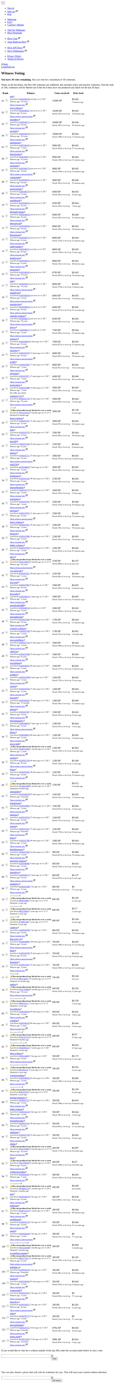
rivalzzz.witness (17, 1043)
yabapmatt (15, 177)
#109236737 (24, 1316)
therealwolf (15, 223)
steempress (15, 906)
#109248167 (24, 111)
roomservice (16, 1087)
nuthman (14, 1132)
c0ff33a (13, 651)
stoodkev (14, 119)
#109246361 (24, 666)
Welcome (11, 19)
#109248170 (24, 191)
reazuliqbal (15, 663)
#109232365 (24, 1339)
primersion (15, 803)
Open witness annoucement (21, 116)
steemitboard (16, 617)
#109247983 (24, 585)
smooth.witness (17, 316)
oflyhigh (14, 373)
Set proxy (56, 1380)
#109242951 (24, 1174)
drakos (13, 453)
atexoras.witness (18, 861)
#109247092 (24, 852)
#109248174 (24, 168)
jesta (12, 407)
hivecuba (14, 594)
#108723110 (24, 1211)
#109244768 (24, 930)
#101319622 (24, 562)
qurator (13, 758)
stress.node (15, 1336)
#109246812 (24, 735)
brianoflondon (16, 487)
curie (12, 781)
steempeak (15, 142)
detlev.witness (16, 545)
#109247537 (24, 1100)
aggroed (14, 917)
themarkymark (17, 212)
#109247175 (24, 490)
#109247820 (24, 364)
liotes (12, 838)
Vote (54, 1359)
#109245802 (24, 806)
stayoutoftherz (16, 640)
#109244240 (24, 1234)
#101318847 (24, 1149)
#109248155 (24, 249)
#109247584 (24, 619)
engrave (14, 339)
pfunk (13, 1144)
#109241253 (24, 1222)
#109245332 (24, 1293)
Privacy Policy (14, 56)
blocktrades (15, 154)
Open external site (17, 105)
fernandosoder (17, 1121)
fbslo (12, 950)
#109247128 (24, 1135)
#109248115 (24, 875)
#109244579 (24, 1197)
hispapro (14, 962)
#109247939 (24, 548)
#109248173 (24, 318)
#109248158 (24, 134)
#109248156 (24, 99)
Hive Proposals (14, 32)
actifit (12, 362)
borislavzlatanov (18, 1097)
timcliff (13, 441)
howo (12, 327)
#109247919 (24, 353)
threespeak (15, 235)
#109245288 (24, 886)
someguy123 (16, 396)
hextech (13, 533)
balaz (12, 769)
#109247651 (24, 525)
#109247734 (24, 643)
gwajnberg (15, 1009)
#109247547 (24, 421)
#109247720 (24, 399)
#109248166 (24, 295)
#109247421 (24, 829)
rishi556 (14, 464)
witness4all (15, 1290)
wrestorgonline (17, 1075)
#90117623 (24, 1258)
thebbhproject (16, 849)
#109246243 (24, 1023)
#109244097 (24, 1056)
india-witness (16, 1109)
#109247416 (24, 1123)
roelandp (14, 166)
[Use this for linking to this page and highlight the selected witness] (14, 96)
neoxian (14, 510)
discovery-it (15, 939)
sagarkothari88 (17, 605)
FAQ (9, 22)
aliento (13, 709)
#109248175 (24, 284)
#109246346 (24, 1281)
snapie (13, 826)
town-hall (14, 744)
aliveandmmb (16, 1325)
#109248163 (24, 145)
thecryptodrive (17, 998)
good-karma (15, 189)
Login (4, 67)
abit (11, 281)
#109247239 (24, 760)
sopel (12, 1231)
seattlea (13, 674)
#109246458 (24, 794)
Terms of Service (15, 59)
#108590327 (24, 1048)
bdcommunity (16, 721)
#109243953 (24, 1304)
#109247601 (24, 772)
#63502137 (24, 1070)
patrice (13, 984)
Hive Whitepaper (15, 51)
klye (12, 1158)
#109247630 (24, 689)
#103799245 (24, 1163)
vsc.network (16, 571)
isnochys (14, 1302)
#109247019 (24, 817)
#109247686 (24, 536)
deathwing (15, 258)
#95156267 (24, 979)
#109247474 (24, 432)
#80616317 (24, 1003)
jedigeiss (14, 1205)
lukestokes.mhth (17, 1065)
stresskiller (15, 791)
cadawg (13, 927)
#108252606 (24, 749)
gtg (11, 96)
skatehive (14, 884)
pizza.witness (16, 522)
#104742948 (24, 1248)
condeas (14, 1020)
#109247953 (24, 513)
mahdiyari (15, 293)
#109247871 (24, 376)
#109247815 (24, 573)
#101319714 (24, 1037)
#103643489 (24, 786)
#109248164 (24, 214)
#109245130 (24, 1270)
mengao (14, 815)
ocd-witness (15, 108)
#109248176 (24, 238)
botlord (13, 1279)
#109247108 (24, 631)
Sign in (10, 8)
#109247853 (24, 965)
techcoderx (15, 385)
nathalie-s (14, 1267)
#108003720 (24, 1188)
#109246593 (24, 700)
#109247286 (24, 840)
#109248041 (24, 467)
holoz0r (13, 698)
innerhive (14, 872)
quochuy (14, 350)
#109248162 (24, 180)
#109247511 (24, 455)
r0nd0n (13, 973)
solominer (14, 499)
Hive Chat (12, 38)
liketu (12, 732)
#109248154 (24, 608)
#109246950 (24, 1078)
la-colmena (15, 1183)
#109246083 (24, 942)
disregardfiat (16, 1032)
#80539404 (24, 911)
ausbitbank (15, 200)
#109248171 (24, 122)
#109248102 (24, 596)
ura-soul (14, 582)
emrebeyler (15, 304)
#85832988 (24, 900)
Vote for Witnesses (16, 30)
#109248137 (24, 330)
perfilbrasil (15, 1219)
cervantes (14, 895)
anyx (12, 557)
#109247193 (24, 478)
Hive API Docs (14, 47)
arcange (13, 131)
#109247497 (24, 712)
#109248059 (24, 723)
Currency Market (15, 25)
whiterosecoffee (17, 1172)
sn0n (12, 1313)
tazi (11, 1194)
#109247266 (24, 444)
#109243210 (24, 1112)
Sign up (11, 11)
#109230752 (24, 1328)
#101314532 (24, 413)
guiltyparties (16, 246)
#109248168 (24, 226)
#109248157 (24, 157)
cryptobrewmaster (18, 1253)
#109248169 (24, 203)
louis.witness (16, 418)
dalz (12, 430)
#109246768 (24, 953)
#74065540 (24, 922)
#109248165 (24, 307)
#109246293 (24, 1011)
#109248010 (24, 341)
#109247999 (24, 677)
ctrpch (13, 686)
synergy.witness (17, 628)
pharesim (14, 269)
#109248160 (24, 272)
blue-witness (16, 1053)
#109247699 (24, 654)
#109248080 (24, 863)
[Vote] (6, 101)
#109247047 (24, 502)
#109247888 (24, 388)
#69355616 (24, 1092)
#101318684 (24, 989)
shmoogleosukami (18, 1242)
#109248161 (24, 261)
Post (9, 14)
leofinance (15, 476)
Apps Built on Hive (16, 42)
